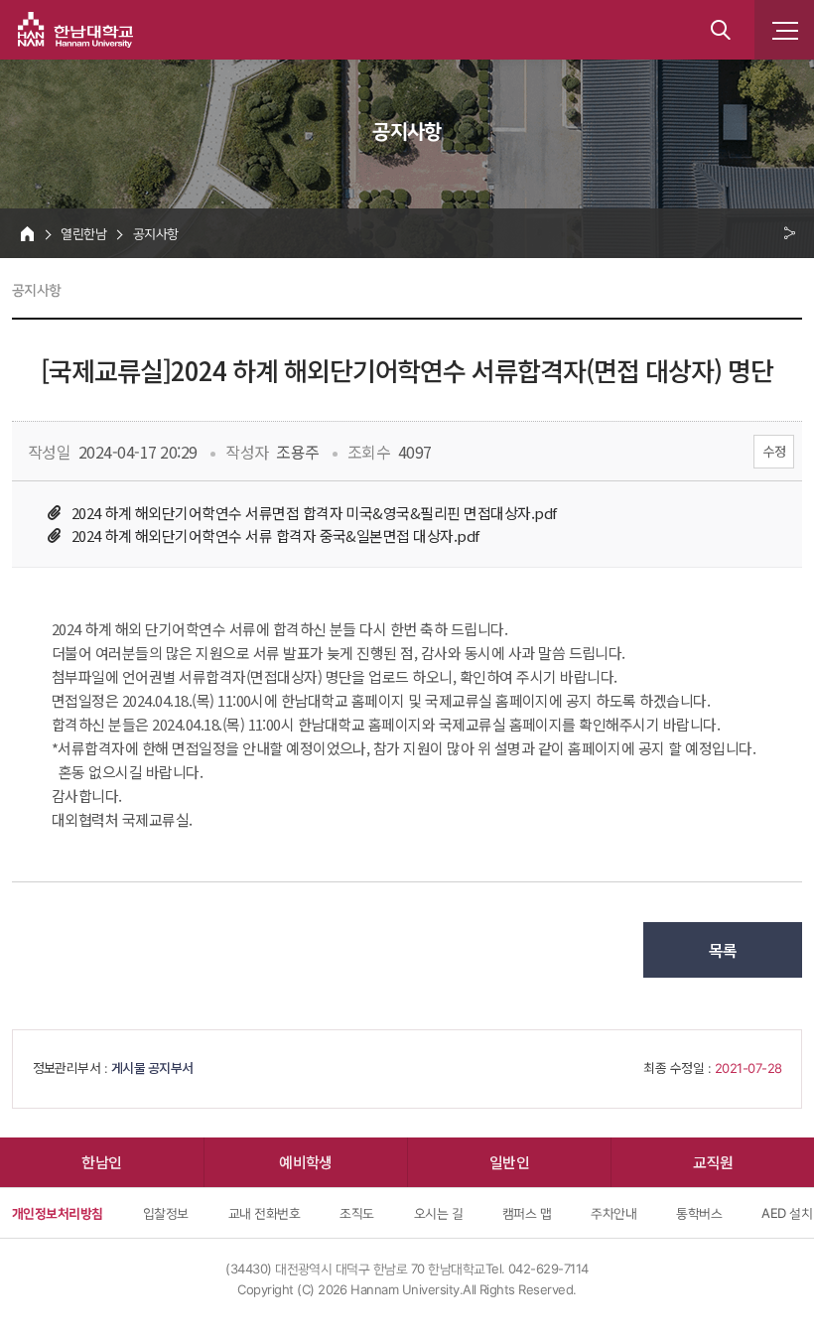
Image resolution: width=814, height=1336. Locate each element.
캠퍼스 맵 (526, 1213)
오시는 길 (438, 1213)
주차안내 (613, 1213)
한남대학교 (75, 30)
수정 (773, 451)
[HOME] (27, 233)
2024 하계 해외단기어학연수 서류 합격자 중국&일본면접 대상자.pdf (275, 535)
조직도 (356, 1213)
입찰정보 (166, 1213)
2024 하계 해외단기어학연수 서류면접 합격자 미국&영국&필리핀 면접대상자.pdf (314, 512)
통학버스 (699, 1213)
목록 (723, 950)
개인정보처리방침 (57, 1213)
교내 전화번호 (264, 1213)
